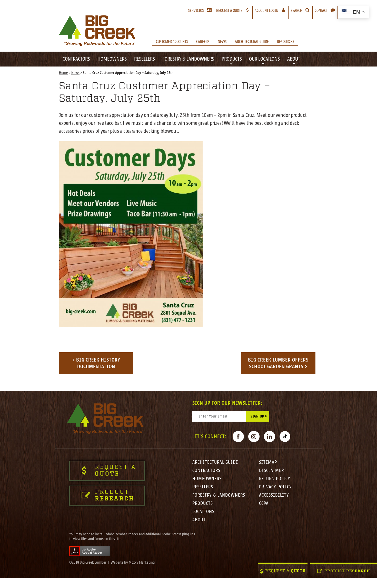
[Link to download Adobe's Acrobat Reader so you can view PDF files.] (89, 551)
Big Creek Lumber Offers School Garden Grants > (278, 363)
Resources (285, 41)
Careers (203, 41)
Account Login (271, 10)
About (293, 58)
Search (296, 10)
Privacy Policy (275, 487)
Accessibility (274, 495)
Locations (203, 511)
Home (63, 72)
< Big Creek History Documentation (96, 363)
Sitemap (268, 462)
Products (232, 58)
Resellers (144, 58)
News (222, 41)
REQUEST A (285, 571)
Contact (321, 10)
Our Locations (264, 58)
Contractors (76, 58)
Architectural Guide (252, 41)
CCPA (264, 503)
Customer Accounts (172, 41)
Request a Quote (229, 10)
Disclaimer (271, 470)
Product (347, 571)
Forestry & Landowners (188, 58)
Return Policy (274, 479)
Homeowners (112, 58)
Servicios (196, 10)
